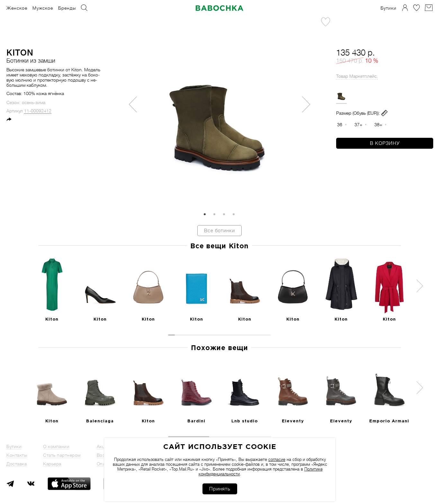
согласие (276, 459)
